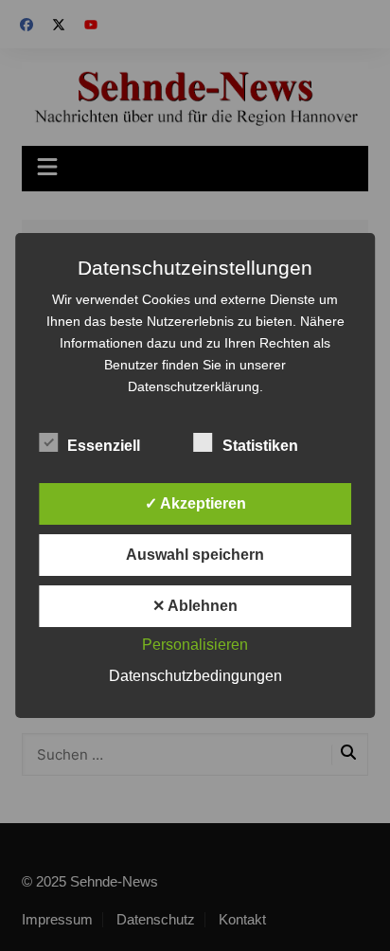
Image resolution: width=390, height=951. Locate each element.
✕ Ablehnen (195, 606)
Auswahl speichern (195, 555)
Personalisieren (195, 645)
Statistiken (260, 446)
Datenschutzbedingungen (195, 676)
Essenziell (103, 446)
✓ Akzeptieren (195, 503)
